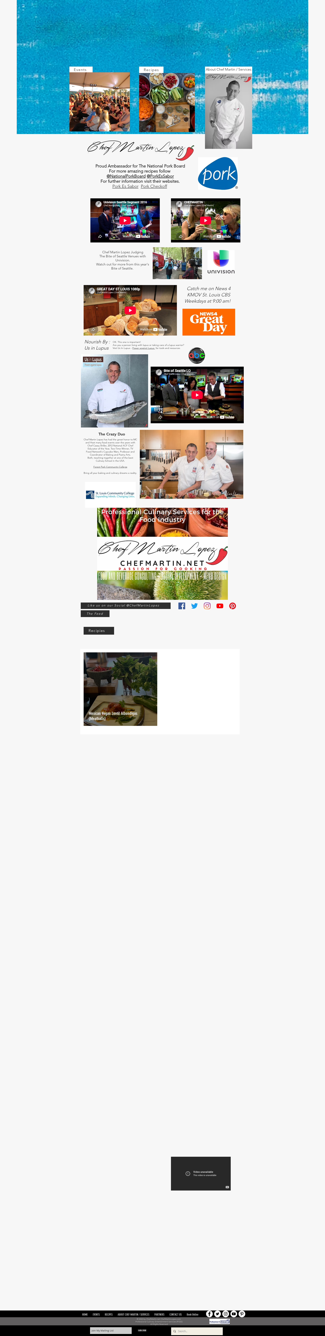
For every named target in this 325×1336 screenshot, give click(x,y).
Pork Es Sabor (125, 186)
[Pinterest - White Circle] (242, 1313)
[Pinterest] (232, 606)
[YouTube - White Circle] (233, 1313)
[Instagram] (207, 606)
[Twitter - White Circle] (217, 1313)
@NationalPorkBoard (126, 176)
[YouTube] (219, 606)
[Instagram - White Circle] (225, 1313)
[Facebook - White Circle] (209, 1313)
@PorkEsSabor (160, 176)
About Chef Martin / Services (228, 69)
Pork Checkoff (154, 186)
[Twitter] (194, 606)
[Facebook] (181, 606)
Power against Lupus (143, 348)
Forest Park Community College (110, 466)
